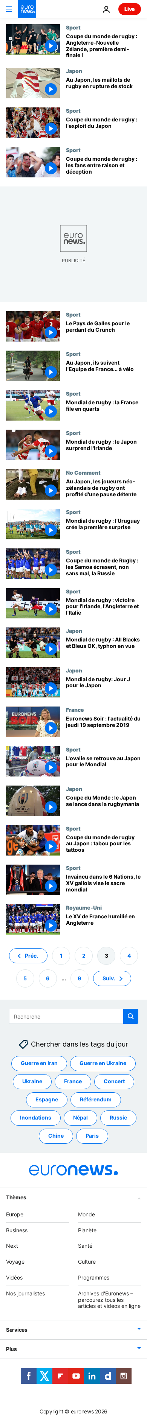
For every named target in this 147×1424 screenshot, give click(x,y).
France (75, 710)
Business (17, 1230)
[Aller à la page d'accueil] (27, 9)
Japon (74, 71)
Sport (73, 27)
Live (129, 9)
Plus (11, 1349)
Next (12, 1246)
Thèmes (16, 1197)
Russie (118, 1118)
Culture (87, 1261)
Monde (86, 1214)
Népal (80, 1118)
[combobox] (73, 1016)
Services (17, 1329)
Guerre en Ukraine (103, 1063)
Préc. (31, 955)
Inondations (35, 1118)
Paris (92, 1136)
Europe (14, 1214)
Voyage (15, 1261)
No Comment (83, 472)
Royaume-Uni (84, 907)
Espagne (46, 1099)
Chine (56, 1136)
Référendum (96, 1099)
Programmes (93, 1277)
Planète (87, 1230)
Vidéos (14, 1277)
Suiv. (109, 978)
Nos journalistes (25, 1293)
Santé (85, 1246)
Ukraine (32, 1081)
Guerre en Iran (39, 1063)
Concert (114, 1081)
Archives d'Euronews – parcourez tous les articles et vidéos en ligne (109, 1299)
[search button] (130, 1016)
